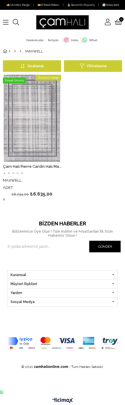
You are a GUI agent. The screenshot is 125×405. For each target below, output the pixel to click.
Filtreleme (97, 66)
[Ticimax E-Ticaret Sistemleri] (62, 401)
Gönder (105, 247)
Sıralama (36, 66)
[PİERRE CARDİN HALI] (20, 51)
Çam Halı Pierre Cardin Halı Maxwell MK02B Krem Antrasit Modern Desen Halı (32, 167)
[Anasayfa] (9, 51)
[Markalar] (15, 51)
